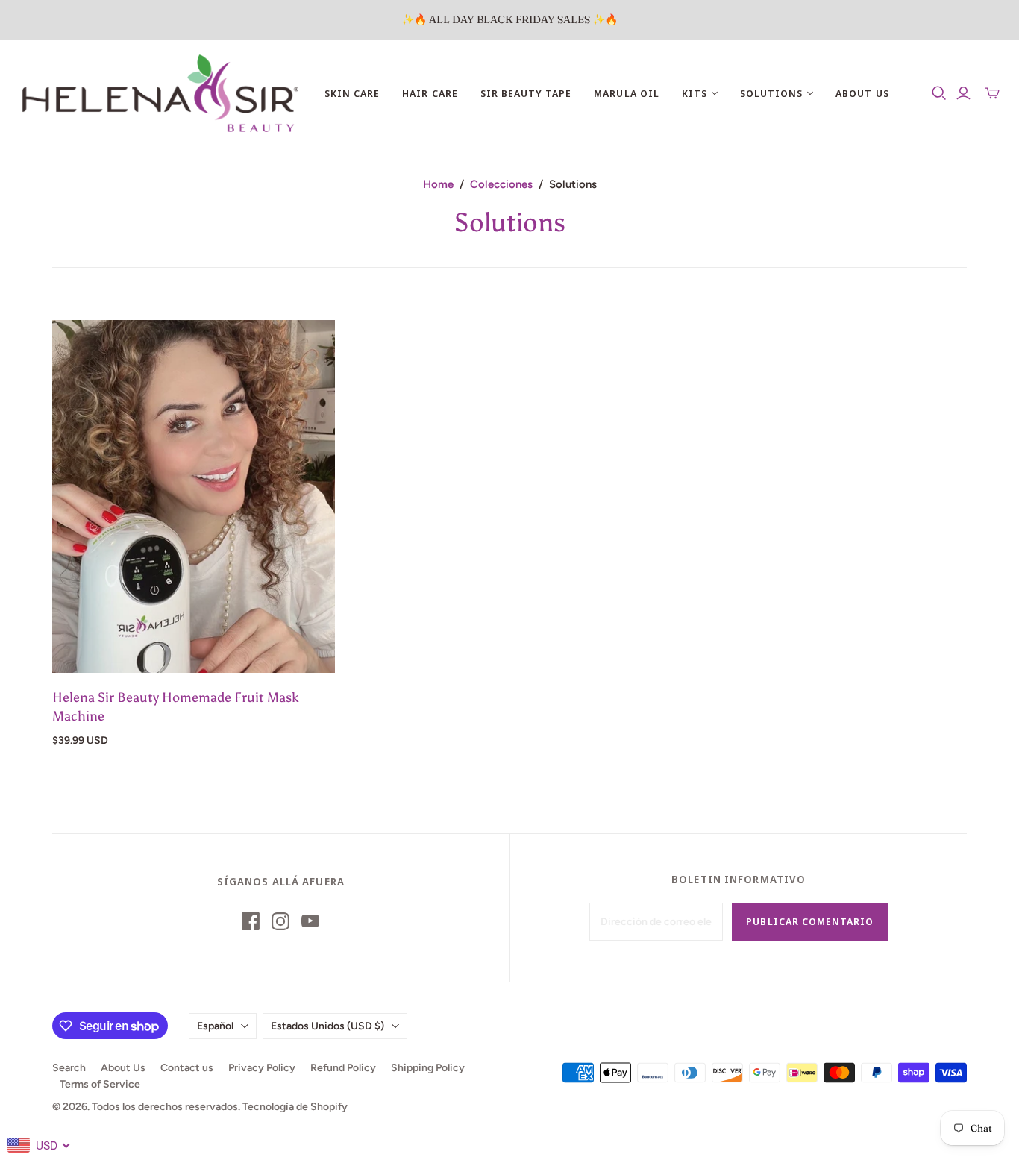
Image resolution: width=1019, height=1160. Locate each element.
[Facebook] (251, 921)
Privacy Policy (261, 1068)
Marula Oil (626, 93)
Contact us (186, 1068)
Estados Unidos (327, 1026)
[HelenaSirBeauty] (160, 93)
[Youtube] (310, 921)
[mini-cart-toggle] (992, 93)
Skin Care (352, 93)
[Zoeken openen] (939, 93)
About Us (861, 93)
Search (69, 1068)
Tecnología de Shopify (295, 1106)
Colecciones (501, 184)
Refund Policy (343, 1068)
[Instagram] (280, 921)
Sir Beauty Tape (526, 93)
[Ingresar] (963, 93)
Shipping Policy (428, 1068)
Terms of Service (100, 1084)
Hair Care (429, 93)
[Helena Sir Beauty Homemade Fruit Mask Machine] (193, 497)
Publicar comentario (810, 921)
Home (438, 184)
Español (215, 1026)
